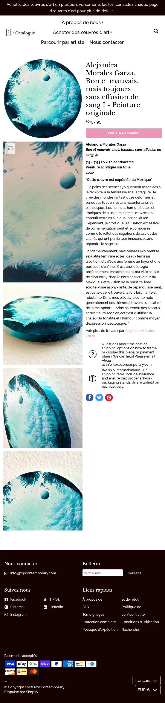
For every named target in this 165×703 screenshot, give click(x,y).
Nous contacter (107, 42)
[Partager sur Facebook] (89, 397)
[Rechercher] (156, 31)
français (142, 680)
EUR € (144, 690)
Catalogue (25, 33)
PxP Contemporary (49, 687)
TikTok (54, 599)
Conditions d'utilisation (140, 622)
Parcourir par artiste (62, 42)
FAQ (85, 607)
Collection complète (99, 622)
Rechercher (131, 629)
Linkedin (56, 607)
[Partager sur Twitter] (99, 397)
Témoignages (93, 614)
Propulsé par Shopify (21, 692)
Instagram (18, 614)
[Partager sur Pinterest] (109, 397)
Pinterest (17, 607)
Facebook (18, 599)
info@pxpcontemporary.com (129, 364)
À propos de (92, 599)
